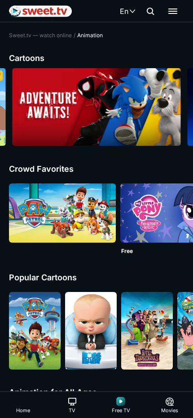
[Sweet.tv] (40, 11)
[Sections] (173, 11)
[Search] (150, 11)
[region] (96, 107)
